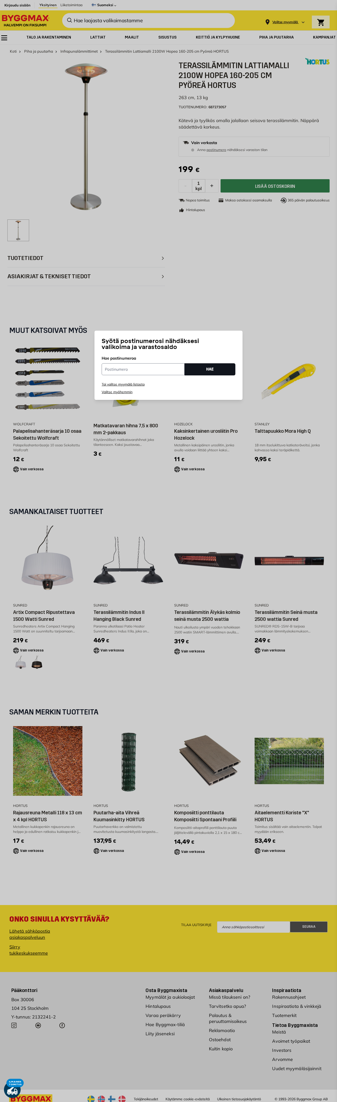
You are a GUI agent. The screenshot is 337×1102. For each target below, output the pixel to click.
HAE (210, 369)
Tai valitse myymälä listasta (123, 384)
